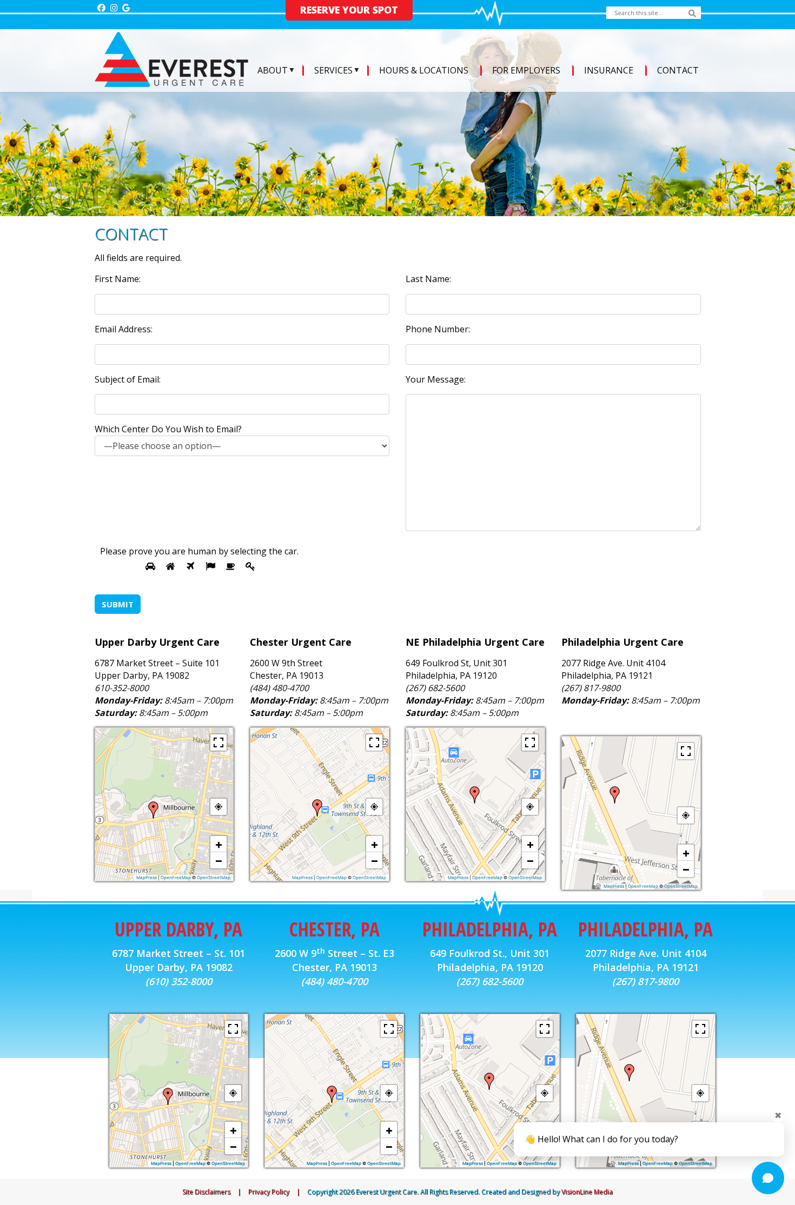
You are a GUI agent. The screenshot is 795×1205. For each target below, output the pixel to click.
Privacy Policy (268, 1191)
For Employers (526, 70)
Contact (678, 70)
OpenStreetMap (213, 877)
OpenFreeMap (176, 877)
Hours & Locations (423, 70)
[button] (153, 810)
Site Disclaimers (206, 1191)
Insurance (608, 70)
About (272, 70)
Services (333, 70)
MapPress (146, 877)
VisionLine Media (587, 1191)
